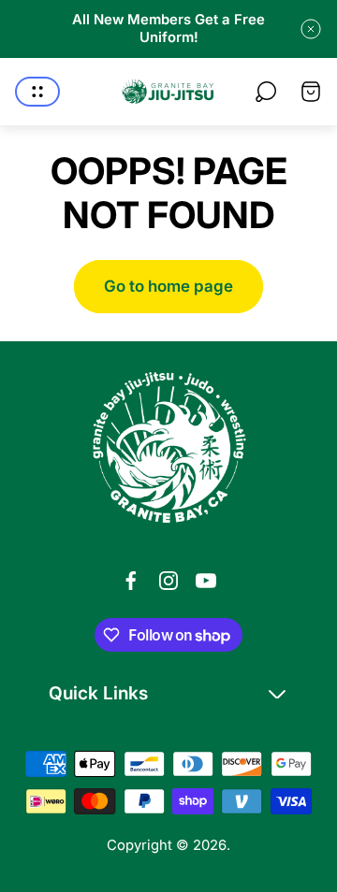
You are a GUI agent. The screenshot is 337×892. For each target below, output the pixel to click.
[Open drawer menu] (37, 92)
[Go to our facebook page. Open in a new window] (131, 580)
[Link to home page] (168, 448)
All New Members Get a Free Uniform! (168, 28)
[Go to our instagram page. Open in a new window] (168, 580)
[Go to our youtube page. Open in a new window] (206, 580)
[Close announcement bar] (311, 29)
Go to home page (168, 286)
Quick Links (98, 693)
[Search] (265, 91)
